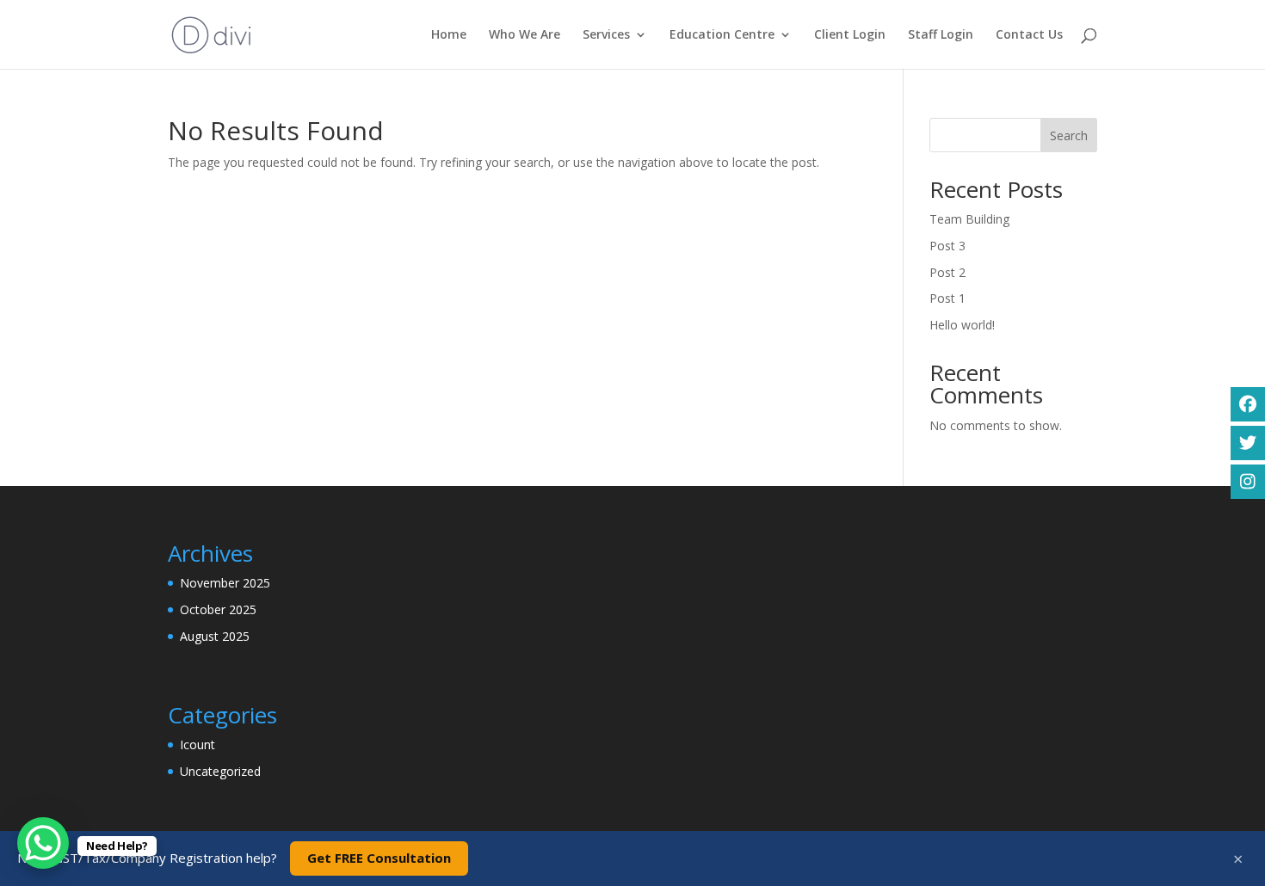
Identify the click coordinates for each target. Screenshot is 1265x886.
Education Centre (722, 35)
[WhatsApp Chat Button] (43, 843)
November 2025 (225, 583)
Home (448, 35)
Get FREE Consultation (379, 857)
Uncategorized (220, 771)
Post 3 (947, 245)
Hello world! (962, 325)
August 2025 (215, 636)
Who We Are (524, 35)
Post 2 (947, 272)
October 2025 (218, 609)
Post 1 (947, 298)
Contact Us (1029, 35)
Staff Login (940, 35)
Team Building (969, 219)
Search (1069, 135)
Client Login (850, 35)
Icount (197, 744)
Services (606, 35)
